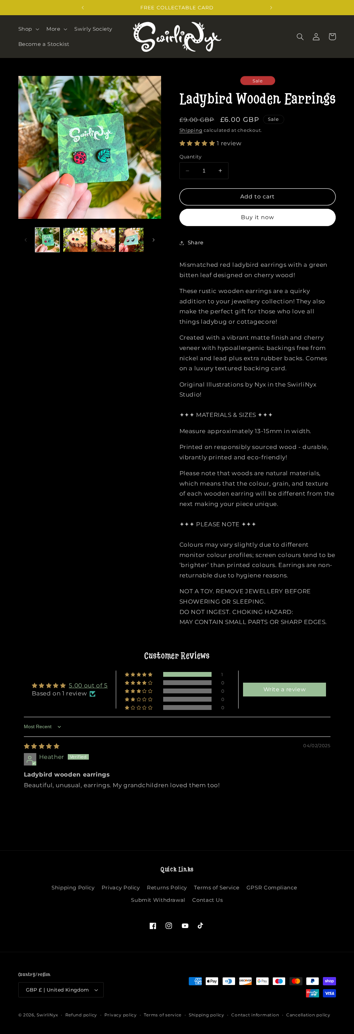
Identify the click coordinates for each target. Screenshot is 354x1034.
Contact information (255, 1015)
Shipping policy (206, 1015)
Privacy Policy (121, 888)
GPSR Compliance (271, 888)
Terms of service (162, 1015)
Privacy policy (120, 1015)
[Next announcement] (271, 7)
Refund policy (81, 1015)
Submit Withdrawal (158, 900)
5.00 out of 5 (88, 685)
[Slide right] (153, 239)
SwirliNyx (47, 1015)
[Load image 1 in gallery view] (47, 240)
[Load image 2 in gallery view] (75, 240)
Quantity (190, 156)
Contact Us (207, 900)
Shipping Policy (73, 888)
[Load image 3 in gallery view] (103, 240)
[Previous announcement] (82, 7)
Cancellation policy (308, 1015)
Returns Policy (167, 888)
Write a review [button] (284, 689)
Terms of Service (216, 888)
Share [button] (196, 243)
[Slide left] (26, 239)
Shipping (191, 130)
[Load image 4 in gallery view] (131, 240)
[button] (28, 29)
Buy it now (257, 217)
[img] (42, 746)
